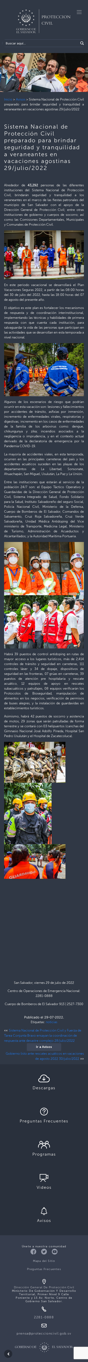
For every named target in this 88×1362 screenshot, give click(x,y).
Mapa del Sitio (44, 1261)
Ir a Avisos (44, 1047)
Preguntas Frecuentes (44, 1269)
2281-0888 (44, 1317)
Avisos (20, 99)
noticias (51, 1022)
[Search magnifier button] (82, 43)
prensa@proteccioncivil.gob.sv (44, 1333)
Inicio (8, 99)
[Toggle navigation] (79, 12)
